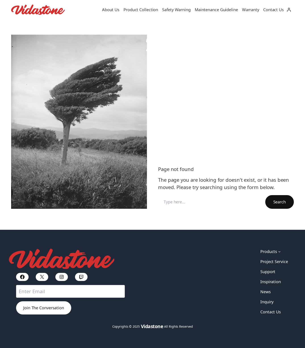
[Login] (289, 10)
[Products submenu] (279, 251)
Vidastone (152, 326)
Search (279, 202)
